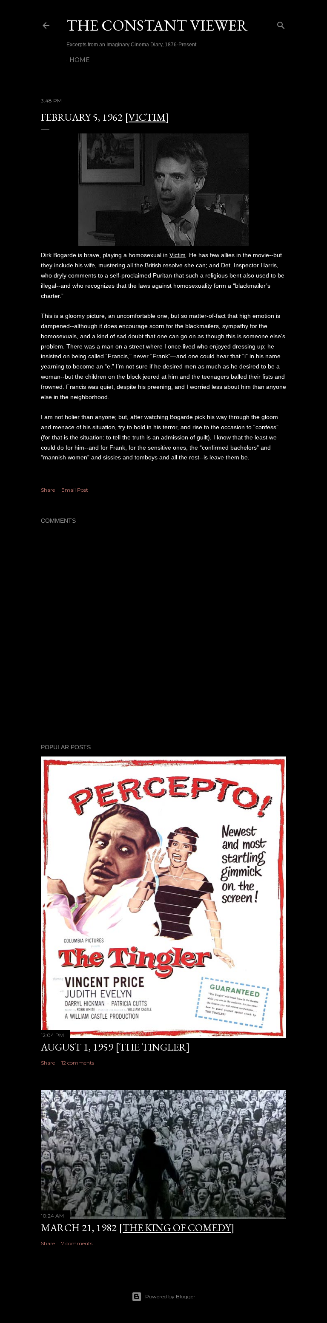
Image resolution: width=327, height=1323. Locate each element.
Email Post (74, 490)
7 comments (76, 1243)
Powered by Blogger (170, 1296)
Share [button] (48, 490)
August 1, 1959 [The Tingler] (115, 1047)
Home (79, 60)
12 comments (77, 1063)
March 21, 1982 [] (138, 1227)
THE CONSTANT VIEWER (157, 25)
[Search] (281, 23)
